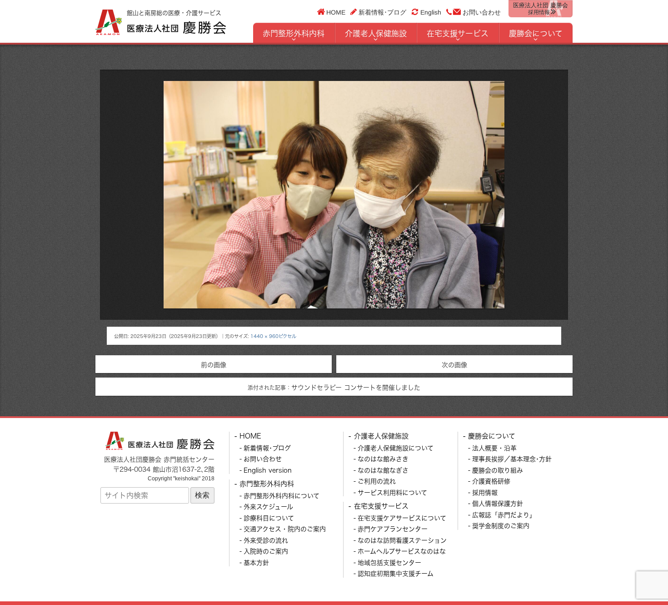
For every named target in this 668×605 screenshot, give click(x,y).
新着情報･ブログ (382, 11)
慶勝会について (536, 33)
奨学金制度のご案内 (500, 525)
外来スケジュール (268, 506)
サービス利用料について (392, 492)
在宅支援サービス (458, 33)
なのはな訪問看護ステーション (402, 540)
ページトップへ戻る (639, 576)
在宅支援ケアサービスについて (402, 518)
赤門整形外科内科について (281, 495)
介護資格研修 (491, 481)
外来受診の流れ (266, 540)
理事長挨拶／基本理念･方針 (512, 459)
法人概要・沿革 (494, 448)
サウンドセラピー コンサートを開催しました (334, 387)
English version (268, 470)
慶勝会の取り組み (497, 470)
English (430, 12)
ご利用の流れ (377, 481)
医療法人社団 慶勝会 (540, 8)
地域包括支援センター (389, 562)
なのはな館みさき (383, 459)
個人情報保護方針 (497, 503)
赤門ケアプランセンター (393, 529)
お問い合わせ (482, 12)
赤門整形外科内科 (293, 33)
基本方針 (256, 562)
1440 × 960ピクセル (273, 336)
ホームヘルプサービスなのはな (402, 551)
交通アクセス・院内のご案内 (285, 529)
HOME (336, 11)
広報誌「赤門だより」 (504, 515)
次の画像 (454, 364)
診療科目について (269, 518)
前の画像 (213, 364)
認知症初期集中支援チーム (396, 573)
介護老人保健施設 (376, 33)
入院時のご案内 (266, 551)
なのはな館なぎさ (383, 470)
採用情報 (485, 492)
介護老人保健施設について (396, 448)
